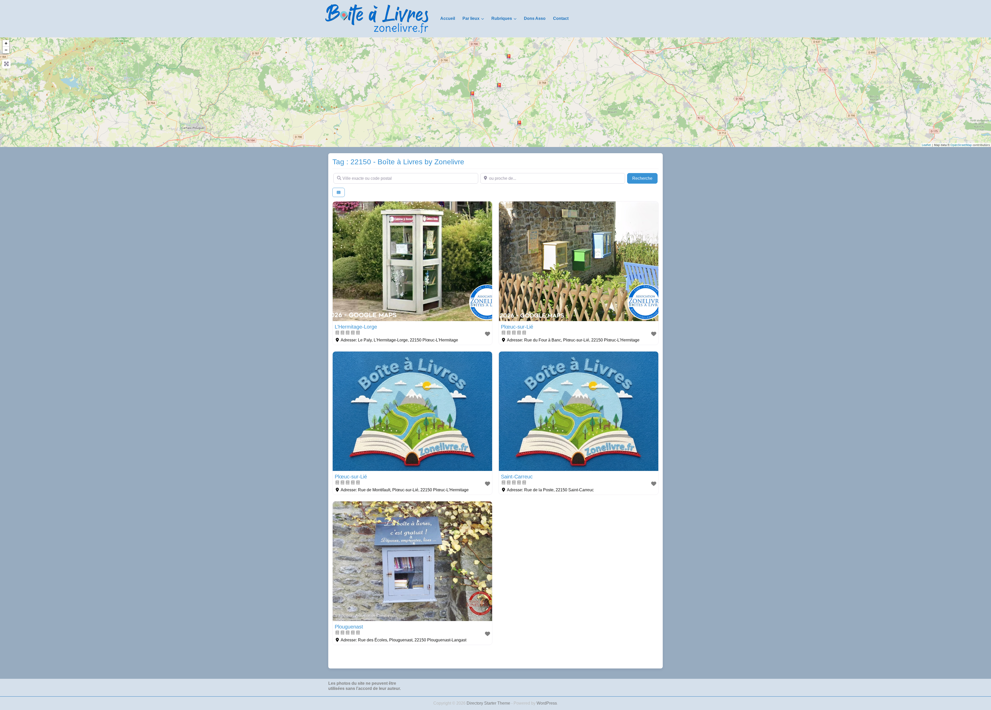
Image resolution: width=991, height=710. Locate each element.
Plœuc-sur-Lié (517, 327)
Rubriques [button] (501, 18)
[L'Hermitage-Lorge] (472, 94)
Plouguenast (349, 627)
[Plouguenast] (519, 123)
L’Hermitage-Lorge (356, 327)
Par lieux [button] (470, 18)
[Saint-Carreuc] (508, 56)
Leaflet (926, 145)
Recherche (645, 178)
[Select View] (338, 192)
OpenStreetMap (961, 145)
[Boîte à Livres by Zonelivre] (376, 18)
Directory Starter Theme (489, 703)
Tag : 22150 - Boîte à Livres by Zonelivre (398, 162)
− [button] (6, 50)
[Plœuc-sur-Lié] (499, 85)
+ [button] (6, 43)
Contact (561, 18)
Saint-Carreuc (517, 476)
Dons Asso (535, 18)
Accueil (447, 18)
